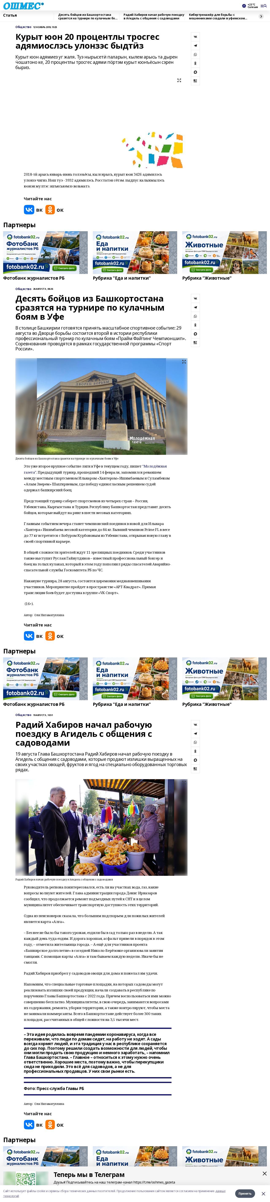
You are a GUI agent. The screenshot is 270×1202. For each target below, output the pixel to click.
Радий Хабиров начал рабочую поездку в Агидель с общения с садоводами (154, 16)
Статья (10, 15)
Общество (23, 27)
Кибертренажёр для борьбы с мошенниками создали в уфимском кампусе (217, 16)
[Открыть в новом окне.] (33, 209)
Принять (245, 1193)
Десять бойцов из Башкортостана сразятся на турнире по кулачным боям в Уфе (88, 16)
